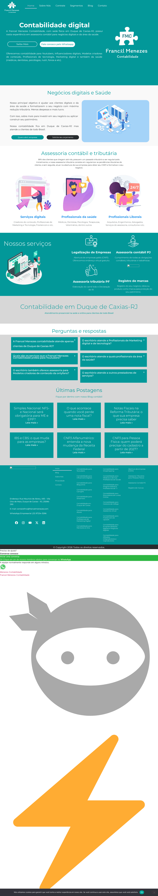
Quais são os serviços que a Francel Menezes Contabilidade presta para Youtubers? (40, 356)
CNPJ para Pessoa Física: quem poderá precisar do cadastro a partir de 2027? (126, 443)
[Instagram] (23, 523)
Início (57, 468)
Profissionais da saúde (79, 217)
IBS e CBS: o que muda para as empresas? (31, 440)
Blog (90, 5)
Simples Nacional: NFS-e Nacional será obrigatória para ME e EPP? (31, 413)
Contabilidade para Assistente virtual (110, 510)
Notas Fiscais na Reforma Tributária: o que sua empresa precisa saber (126, 413)
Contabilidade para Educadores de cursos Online (112, 495)
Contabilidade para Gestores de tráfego (111, 503)
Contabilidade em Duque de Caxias (84, 504)
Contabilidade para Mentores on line (84, 527)
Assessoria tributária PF (91, 281)
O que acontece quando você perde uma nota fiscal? (79, 411)
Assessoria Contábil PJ (137, 483)
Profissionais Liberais (125, 217)
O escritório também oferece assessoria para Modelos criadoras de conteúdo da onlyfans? (41, 372)
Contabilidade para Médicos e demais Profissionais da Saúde (112, 478)
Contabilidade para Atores (84, 511)
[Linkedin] (44, 523)
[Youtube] (30, 523)
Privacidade (60, 481)
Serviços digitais (33, 217)
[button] (44, 344)
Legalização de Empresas (91, 252)
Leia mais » (31, 422)
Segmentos (76, 5)
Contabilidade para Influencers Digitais (84, 477)
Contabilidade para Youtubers (84, 470)
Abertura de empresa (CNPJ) (136, 470)
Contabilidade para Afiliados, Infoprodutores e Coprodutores (110, 538)
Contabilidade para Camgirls (84, 490)
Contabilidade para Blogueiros (84, 484)
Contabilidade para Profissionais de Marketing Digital (84, 519)
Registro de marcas (133, 281)
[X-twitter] (37, 523)
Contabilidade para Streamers (84, 497)
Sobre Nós (45, 5)
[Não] (154, 892)
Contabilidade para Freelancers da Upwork (110, 518)
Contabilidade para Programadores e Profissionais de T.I (110, 486)
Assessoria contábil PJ (133, 252)
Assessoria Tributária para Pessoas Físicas (136, 477)
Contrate (60, 5)
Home (30, 5)
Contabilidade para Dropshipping (110, 470)
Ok (142, 892)
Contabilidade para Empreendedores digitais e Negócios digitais (110, 527)
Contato (102, 5)
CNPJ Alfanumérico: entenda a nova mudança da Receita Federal (79, 443)
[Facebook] (16, 523)
